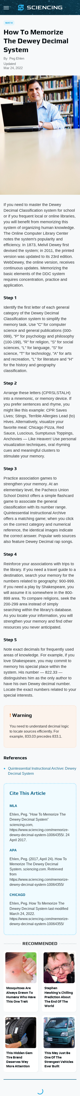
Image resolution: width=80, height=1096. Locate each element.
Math (9, 22)
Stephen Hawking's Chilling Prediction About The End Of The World (58, 997)
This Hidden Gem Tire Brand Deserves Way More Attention (19, 1059)
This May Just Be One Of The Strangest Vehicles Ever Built (58, 1059)
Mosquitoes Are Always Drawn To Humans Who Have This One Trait (21, 994)
